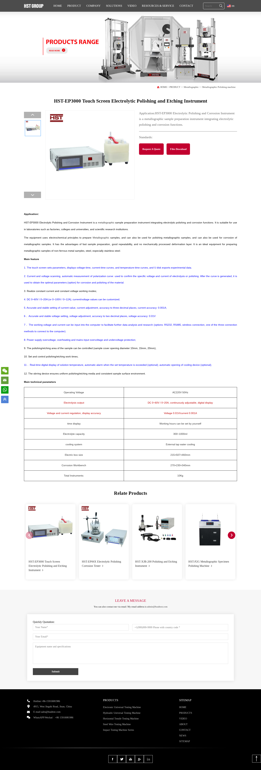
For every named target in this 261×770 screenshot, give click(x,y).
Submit (56, 671)
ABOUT (183, 724)
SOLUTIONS (114, 5)
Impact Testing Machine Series (118, 730)
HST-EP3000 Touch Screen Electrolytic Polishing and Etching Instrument (48, 566)
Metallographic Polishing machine (219, 87)
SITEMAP (184, 741)
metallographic (106, 222)
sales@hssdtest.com (51, 712)
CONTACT (186, 5)
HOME (57, 5)
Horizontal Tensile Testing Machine (121, 718)
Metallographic (191, 87)
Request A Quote (151, 149)
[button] (231, 535)
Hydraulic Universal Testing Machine (121, 713)
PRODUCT (74, 5)
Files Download (178, 149)
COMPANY (93, 5)
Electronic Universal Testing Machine (122, 707)
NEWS (182, 735)
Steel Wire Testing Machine (117, 724)
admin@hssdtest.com (157, 606)
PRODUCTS (185, 713)
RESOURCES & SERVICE (158, 5)
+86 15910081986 (64, 717)
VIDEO (132, 5)
